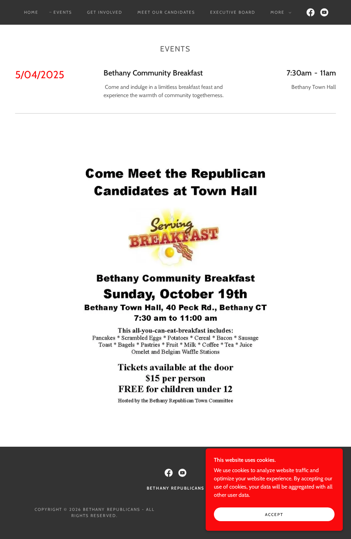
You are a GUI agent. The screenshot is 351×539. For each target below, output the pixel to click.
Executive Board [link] (232, 12)
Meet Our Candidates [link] (166, 12)
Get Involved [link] (104, 12)
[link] (310, 12)
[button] (279, 12)
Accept (274, 514)
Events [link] (62, 12)
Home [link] (31, 12)
